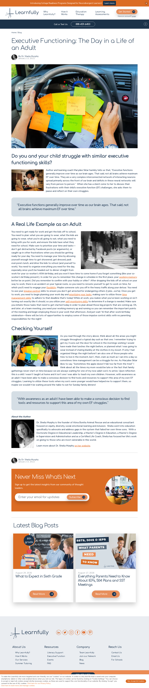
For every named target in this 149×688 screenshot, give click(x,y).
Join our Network (87, 656)
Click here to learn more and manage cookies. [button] (18, 686)
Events (50, 660)
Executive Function (56, 656)
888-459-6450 (83, 24)
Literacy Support (55, 653)
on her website (82, 445)
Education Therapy (81, 13)
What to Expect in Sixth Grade (38, 576)
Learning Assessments (102, 13)
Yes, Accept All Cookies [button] (136, 681)
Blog (20, 32)
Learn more (109, 3)
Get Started (124, 12)
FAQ (49, 663)
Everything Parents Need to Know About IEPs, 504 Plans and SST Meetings (104, 581)
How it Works (64, 13)
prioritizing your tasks (80, 294)
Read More (39, 594)
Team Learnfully (86, 653)
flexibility (51, 287)
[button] (146, 3)
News (81, 663)
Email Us (115, 656)
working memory (128, 277)
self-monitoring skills (77, 301)
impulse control (32, 291)
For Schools (116, 660)
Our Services (21, 660)
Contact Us (116, 653)
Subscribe (75, 497)
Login (134, 16)
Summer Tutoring (23, 663)
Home (13, 32)
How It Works (21, 656)
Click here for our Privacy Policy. (39, 683)
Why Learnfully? (49, 13)
